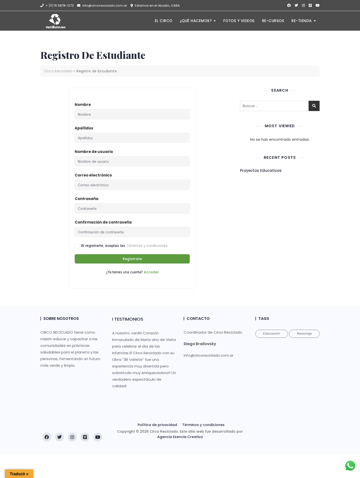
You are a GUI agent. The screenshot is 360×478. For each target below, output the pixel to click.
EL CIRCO (163, 20)
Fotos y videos (239, 20)
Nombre (83, 104)
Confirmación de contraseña (103, 222)
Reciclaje (304, 333)
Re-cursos (273, 20)
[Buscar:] (280, 106)
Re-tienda (301, 20)
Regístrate (132, 258)
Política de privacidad (157, 424)
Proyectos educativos (261, 170)
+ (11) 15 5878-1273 (59, 5)
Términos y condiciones (147, 245)
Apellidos (84, 128)
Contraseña (86, 198)
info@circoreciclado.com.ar (104, 5)
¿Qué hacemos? (196, 20)
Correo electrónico (93, 175)
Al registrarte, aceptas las (124, 245)
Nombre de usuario (94, 151)
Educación (271, 333)
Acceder (151, 272)
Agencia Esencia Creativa (180, 436)
